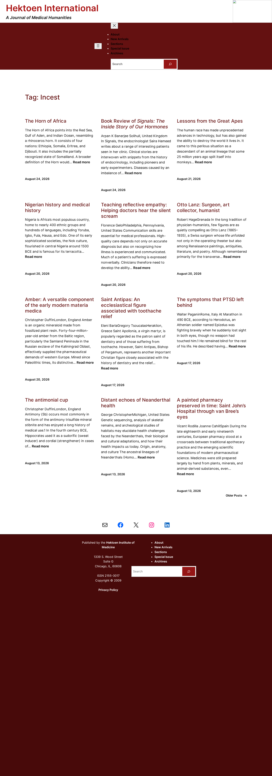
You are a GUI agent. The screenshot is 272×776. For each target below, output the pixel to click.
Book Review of (134, 123)
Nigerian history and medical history (57, 207)
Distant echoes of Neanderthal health (135, 402)
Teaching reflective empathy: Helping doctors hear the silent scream (136, 210)
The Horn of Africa (45, 121)
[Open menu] (98, 46)
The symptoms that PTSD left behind (210, 302)
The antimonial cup (46, 400)
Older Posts (236, 495)
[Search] (170, 64)
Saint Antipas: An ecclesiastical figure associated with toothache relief (131, 308)
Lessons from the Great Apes (210, 121)
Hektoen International (52, 8)
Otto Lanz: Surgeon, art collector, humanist (203, 207)
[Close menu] (114, 26)
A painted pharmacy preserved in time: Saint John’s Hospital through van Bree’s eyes (211, 408)
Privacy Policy (108, 590)
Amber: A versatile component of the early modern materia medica (59, 305)
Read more (81, 162)
